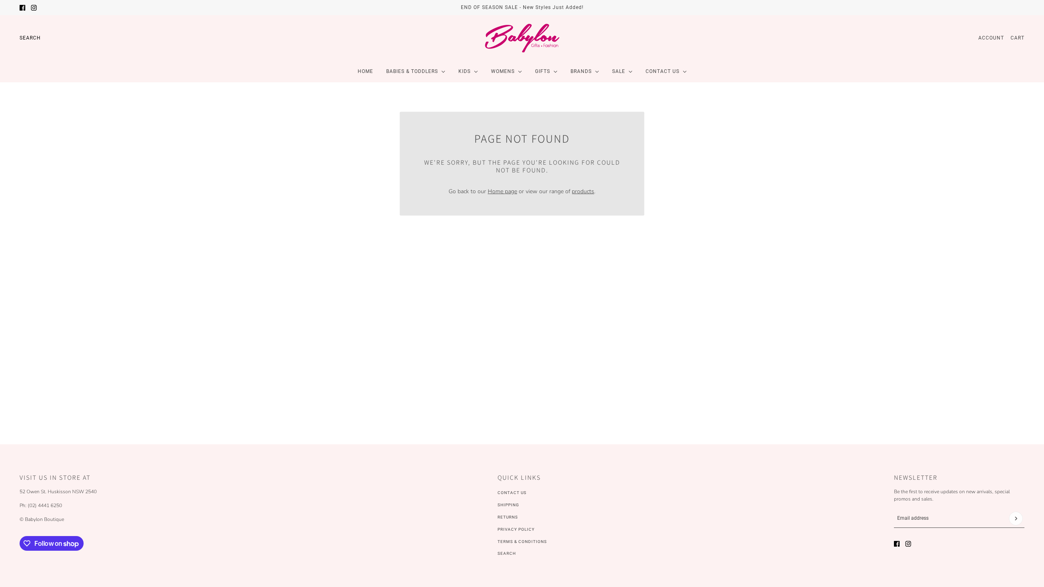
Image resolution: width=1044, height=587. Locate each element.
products (583, 191)
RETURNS (508, 517)
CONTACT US (512, 492)
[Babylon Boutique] (522, 38)
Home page (502, 191)
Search (30, 38)
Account (991, 38)
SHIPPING (508, 505)
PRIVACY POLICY (516, 529)
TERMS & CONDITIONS (522, 541)
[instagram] (33, 7)
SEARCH (507, 553)
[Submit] (1016, 518)
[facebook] (22, 7)
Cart (1017, 38)
